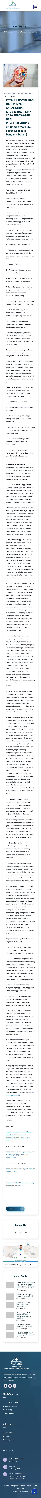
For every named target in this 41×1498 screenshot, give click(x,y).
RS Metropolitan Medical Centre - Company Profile (25, 1295)
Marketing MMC (14, 1469)
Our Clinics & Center (12, 1402)
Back (11, 1209)
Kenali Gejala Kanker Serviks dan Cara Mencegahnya (23, 1304)
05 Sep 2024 (10, 93)
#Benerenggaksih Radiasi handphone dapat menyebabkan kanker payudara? (25, 1315)
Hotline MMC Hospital (16, 1459)
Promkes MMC (10, 1413)
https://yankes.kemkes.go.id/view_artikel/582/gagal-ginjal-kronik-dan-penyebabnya (20, 1155)
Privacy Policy (9, 1440)
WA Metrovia (13, 1461)
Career (7, 1436)
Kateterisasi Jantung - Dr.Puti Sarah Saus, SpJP (25, 1325)
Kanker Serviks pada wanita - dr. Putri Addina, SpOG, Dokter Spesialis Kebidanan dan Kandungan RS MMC (26, 1285)
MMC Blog (8, 1410)
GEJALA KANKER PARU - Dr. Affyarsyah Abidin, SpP (25, 1334)
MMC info (12, 1466)
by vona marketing (26, 93)
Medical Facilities (11, 1406)
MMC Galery (9, 1432)
